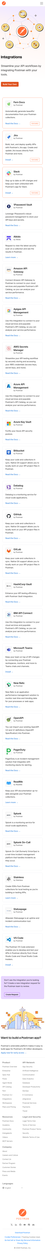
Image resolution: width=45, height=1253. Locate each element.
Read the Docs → (12, 123)
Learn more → (11, 257)
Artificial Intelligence (30, 1071)
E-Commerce (28, 1095)
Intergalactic (7, 1133)
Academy (6, 1125)
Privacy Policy (22, 1243)
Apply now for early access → (14, 1053)
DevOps (26, 1091)
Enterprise (6, 1071)
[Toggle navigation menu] (41, 3)
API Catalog (7, 1087)
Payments (26, 1107)
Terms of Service (29, 1125)
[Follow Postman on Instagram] (29, 1225)
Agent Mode (7, 1083)
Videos (5, 1137)
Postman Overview (9, 1067)
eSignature (27, 1099)
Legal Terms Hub (29, 1121)
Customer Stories (9, 1167)
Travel (25, 1111)
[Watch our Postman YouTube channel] (25, 1225)
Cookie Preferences (13, 1237)
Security (26, 1133)
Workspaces (7, 1103)
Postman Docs (8, 1121)
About (4, 1151)
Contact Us (6, 1159)
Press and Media (8, 1171)
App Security (28, 1067)
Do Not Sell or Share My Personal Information (22, 1240)
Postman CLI (7, 1095)
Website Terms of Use (31, 1137)
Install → (9, 160)
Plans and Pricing (9, 1107)
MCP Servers (7, 1141)
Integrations (7, 1099)
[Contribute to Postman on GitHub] (20, 1225)
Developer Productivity (31, 1087)
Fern (4, 1091)
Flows (4, 1079)
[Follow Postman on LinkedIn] (16, 1225)
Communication (29, 1075)
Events (5, 1175)
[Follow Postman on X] (12, 1225)
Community (6, 1129)
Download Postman (22, 1233)
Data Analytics (28, 1079)
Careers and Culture (10, 1155)
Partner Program (8, 1163)
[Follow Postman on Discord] (33, 1225)
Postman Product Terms (32, 1129)
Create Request (12, 994)
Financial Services (29, 1103)
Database (26, 1083)
